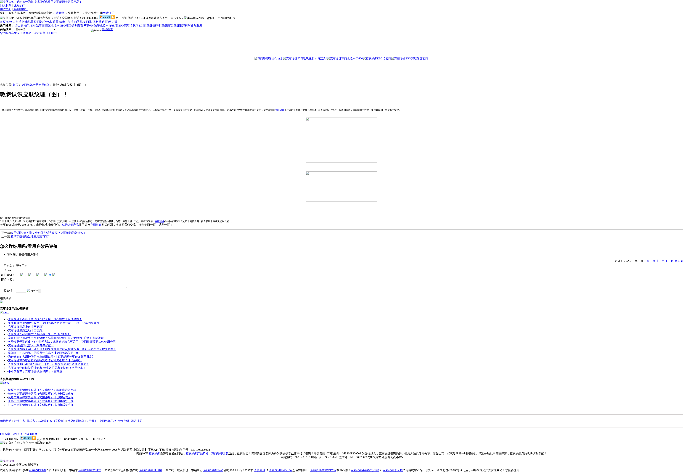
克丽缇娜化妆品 (213, 470)
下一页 (669, 261)
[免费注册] (108, 12)
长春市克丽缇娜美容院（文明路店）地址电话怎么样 (40, 404)
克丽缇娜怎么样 (393, 470)
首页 (3, 21)
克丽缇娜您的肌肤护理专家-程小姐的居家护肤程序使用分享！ (47, 367)
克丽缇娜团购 (37, 470)
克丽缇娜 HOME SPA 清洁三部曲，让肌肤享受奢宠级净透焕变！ (48, 364)
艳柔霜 (113, 25)
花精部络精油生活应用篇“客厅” (30, 236)
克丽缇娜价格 (107, 420)
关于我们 (91, 420)
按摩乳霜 (27, 21)
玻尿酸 (198, 25)
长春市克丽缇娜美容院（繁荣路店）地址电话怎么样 (40, 397)
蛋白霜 (19, 25)
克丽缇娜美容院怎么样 (365, 470)
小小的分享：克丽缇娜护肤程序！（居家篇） (36, 371)
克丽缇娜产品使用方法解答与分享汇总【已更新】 (39, 334)
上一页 (660, 261)
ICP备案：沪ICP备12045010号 (18, 434)
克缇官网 (259, 470)
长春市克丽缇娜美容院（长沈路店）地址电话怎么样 (40, 401)
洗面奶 (38, 21)
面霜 (89, 21)
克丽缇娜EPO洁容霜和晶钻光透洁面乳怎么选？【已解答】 (45, 360)
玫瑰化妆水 (101, 25)
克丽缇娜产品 (70, 224)
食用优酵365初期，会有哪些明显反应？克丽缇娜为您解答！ (48, 232)
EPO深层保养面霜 (71, 25)
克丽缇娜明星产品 (280, 470)
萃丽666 (89, 25)
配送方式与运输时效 (39, 420)
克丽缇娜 (279, 110)
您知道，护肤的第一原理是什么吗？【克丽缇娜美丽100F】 (45, 352)
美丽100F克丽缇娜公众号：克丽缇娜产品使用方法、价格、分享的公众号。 (55, 322)
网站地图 (136, 420)
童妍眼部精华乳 (183, 25)
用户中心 (5, 9)
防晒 (102, 21)
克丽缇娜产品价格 (197, 453)
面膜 (108, 21)
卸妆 (9, 21)
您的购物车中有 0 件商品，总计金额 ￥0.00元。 (30, 33)
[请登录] (60, 12)
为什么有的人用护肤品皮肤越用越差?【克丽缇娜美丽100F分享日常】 (51, 356)
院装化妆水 (52, 25)
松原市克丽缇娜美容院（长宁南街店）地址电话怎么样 (42, 389)
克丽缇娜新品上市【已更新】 (26, 326)
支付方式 (19, 420)
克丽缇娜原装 (219, 453)
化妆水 (47, 21)
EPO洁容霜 (38, 25)
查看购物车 (20, 9)
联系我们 (60, 420)
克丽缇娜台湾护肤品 (323, 470)
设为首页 (19, 5)
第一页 (651, 261)
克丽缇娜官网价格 (150, 470)
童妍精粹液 (153, 25)
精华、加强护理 (69, 21)
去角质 (17, 21)
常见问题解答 (76, 420)
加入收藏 (5, 5)
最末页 (678, 261)
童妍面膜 (167, 25)
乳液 (82, 21)
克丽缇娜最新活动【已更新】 (26, 330)
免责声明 (123, 420)
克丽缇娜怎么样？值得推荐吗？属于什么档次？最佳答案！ (45, 319)
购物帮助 (5, 420)
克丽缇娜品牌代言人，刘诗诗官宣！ (31, 345)
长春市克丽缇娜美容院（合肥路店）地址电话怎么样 (40, 393)
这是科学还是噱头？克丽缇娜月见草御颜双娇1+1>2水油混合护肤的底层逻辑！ (57, 337)
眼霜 (55, 21)
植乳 (27, 25)
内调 (114, 21)
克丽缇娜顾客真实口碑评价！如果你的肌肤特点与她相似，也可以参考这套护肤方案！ (62, 349)
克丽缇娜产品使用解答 (35, 84)
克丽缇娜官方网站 (89, 470)
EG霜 (142, 25)
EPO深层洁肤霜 (128, 25)
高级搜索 (107, 29)
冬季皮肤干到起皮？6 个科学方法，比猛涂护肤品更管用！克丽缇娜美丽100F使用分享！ (63, 341)
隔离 (95, 21)
